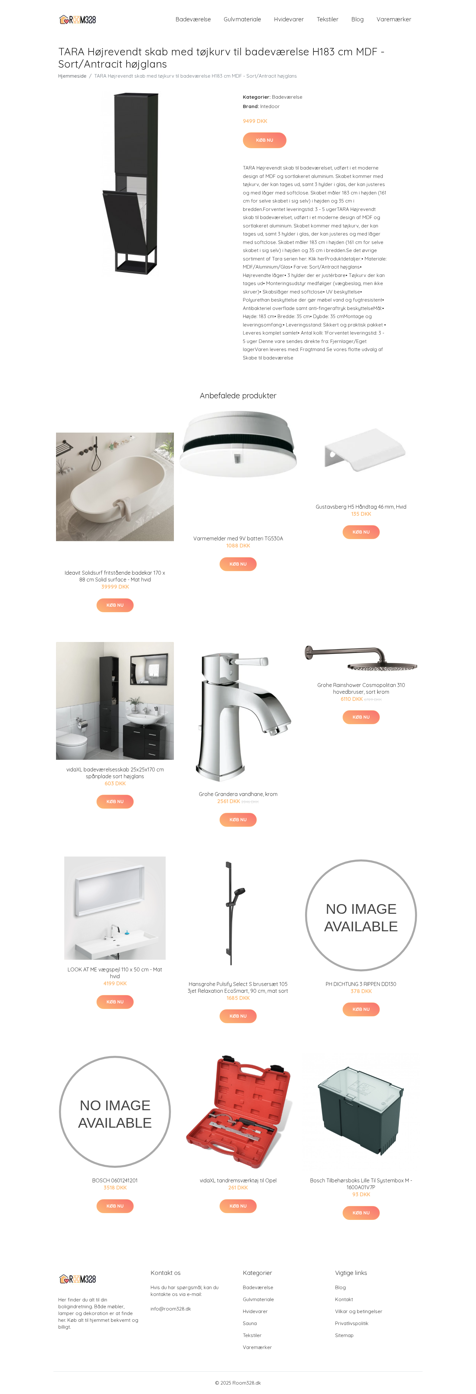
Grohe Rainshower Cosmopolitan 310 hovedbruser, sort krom (361, 688)
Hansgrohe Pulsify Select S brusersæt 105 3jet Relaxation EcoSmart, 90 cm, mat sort (238, 987)
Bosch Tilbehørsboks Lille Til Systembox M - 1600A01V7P (361, 1183)
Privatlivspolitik (351, 1323)
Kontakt (344, 1299)
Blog (357, 19)
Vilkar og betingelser (358, 1311)
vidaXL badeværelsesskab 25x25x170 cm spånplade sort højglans (115, 773)
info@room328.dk (171, 1309)
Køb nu (264, 140)
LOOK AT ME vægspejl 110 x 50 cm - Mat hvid (115, 972)
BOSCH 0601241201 (115, 1180)
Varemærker (394, 19)
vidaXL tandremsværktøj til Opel (238, 1180)
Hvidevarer (289, 19)
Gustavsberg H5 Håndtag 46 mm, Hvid (361, 506)
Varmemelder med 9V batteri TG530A (238, 538)
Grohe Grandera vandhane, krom (238, 794)
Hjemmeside (72, 76)
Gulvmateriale (242, 19)
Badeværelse (193, 19)
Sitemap (344, 1335)
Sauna (250, 1323)
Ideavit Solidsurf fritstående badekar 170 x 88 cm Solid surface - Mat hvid (115, 576)
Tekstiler (327, 19)
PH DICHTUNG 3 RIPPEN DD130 (361, 984)
